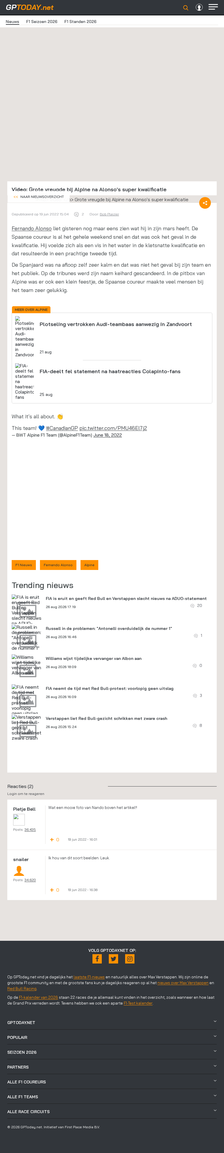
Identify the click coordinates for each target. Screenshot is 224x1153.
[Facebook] (97, 959)
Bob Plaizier (109, 214)
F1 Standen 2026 (80, 21)
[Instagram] (129, 959)
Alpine (89, 565)
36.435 (30, 829)
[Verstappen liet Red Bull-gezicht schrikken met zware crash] (26, 727)
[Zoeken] (186, 8)
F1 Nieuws (23, 565)
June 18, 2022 (107, 435)
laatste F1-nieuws (89, 977)
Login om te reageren (25, 793)
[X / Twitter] (113, 959)
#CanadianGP (62, 428)
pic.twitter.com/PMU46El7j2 (113, 428)
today (30, 7)
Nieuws (12, 21)
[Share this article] (205, 203)
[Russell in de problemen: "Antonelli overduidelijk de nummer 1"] (26, 637)
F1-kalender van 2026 (38, 997)
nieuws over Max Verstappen (183, 982)
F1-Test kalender (138, 1003)
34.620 (30, 880)
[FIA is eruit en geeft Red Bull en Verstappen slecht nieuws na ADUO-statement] (26, 612)
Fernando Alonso (32, 228)
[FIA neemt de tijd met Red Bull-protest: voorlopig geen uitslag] (26, 700)
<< (38, 196)
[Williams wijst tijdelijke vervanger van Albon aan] (26, 664)
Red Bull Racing (21, 988)
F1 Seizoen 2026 (41, 21)
